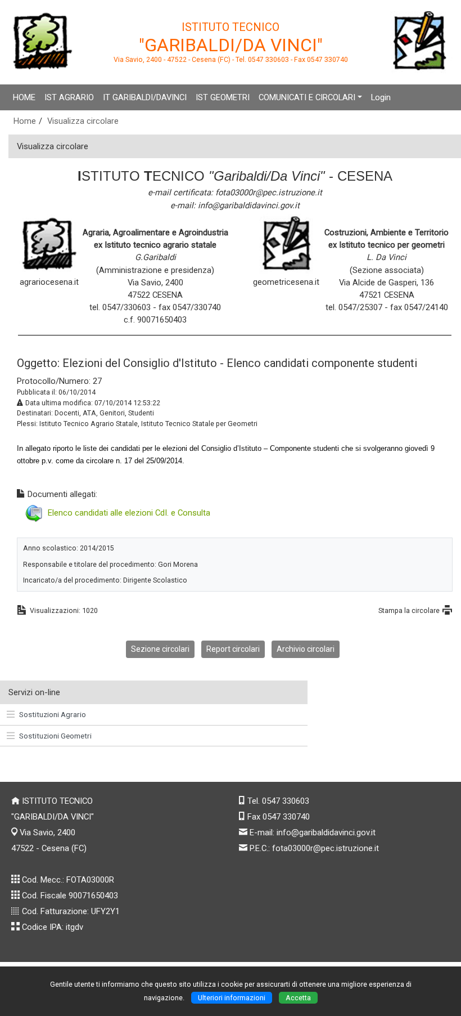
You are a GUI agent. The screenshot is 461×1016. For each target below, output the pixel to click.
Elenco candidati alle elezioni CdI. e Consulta (129, 513)
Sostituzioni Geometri (55, 735)
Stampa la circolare (409, 610)
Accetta (298, 997)
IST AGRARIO (69, 97)
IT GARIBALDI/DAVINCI (145, 97)
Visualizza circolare (83, 121)
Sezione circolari (160, 649)
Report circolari (233, 649)
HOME (24, 97)
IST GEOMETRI (223, 97)
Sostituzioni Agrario (52, 714)
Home (24, 121)
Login (381, 97)
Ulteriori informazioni (231, 997)
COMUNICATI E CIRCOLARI (307, 97)
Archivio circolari (306, 649)
